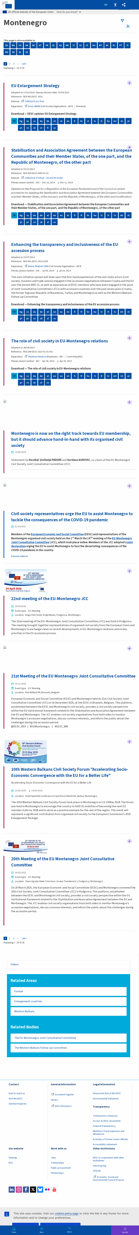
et (54, 121)
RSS (129, 26)
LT (87, 45)
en (68, 121)
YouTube (54, 1189)
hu (108, 121)
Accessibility (115, 5)
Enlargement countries (28, 1001)
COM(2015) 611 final (34, 101)
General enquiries (18, 1103)
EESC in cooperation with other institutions (108, 1159)
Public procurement (61, 1168)
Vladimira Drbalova (37, 356)
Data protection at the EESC (107, 1093)
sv (54, 128)
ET (40, 45)
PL (114, 45)
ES (6, 45)
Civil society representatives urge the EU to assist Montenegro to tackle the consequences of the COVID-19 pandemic (72, 517)
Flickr (47, 1189)
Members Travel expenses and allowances (108, 1132)
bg (21, 121)
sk (34, 128)
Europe (18, 991)
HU (93, 45)
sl (41, 128)
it (88, 121)
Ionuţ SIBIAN (34, 106)
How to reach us (17, 1093)
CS (20, 45)
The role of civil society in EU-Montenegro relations (59, 341)
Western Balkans (24, 1011)
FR (47, 45)
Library (54, 1100)
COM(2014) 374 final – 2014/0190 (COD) (44, 178)
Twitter (33, 1189)
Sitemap (13, 1157)
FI (127, 45)
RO (6, 52)
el (61, 121)
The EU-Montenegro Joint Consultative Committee (45, 1038)
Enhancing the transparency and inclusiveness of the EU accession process (64, 247)
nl (122, 121)
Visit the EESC (15, 1098)
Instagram (19, 1189)
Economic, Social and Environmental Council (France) (108, 1178)
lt (101, 121)
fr (74, 121)
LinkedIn (12, 1189)
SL (20, 52)
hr (81, 121)
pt (21, 128)
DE (33, 45)
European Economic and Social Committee (57, 534)
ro (28, 128)
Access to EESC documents (107, 1121)
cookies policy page (67, 1213)
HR (67, 45)
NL (107, 45)
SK (13, 52)
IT (74, 45)
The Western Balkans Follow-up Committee (40, 1048)
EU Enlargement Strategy (35, 86)
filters (122, 20)
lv (95, 121)
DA (26, 45)
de (47, 121)
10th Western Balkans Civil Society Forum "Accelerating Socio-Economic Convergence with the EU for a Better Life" (69, 772)
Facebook (26, 1189)
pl (128, 121)
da (41, 121)
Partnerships (57, 1173)
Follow (129, 82)
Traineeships (57, 1163)
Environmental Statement (106, 1098)
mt (114, 121)
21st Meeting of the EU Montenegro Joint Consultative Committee (73, 676)
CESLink (97, 1171)
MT (100, 45)
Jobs (53, 1157)
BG (13, 45)
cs (34, 121)
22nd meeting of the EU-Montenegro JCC (49, 599)
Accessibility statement (105, 1144)
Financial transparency (104, 1126)
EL (53, 45)
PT (120, 45)
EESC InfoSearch (63, 1106)
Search (69, 1232)
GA (60, 45)
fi (47, 128)
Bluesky (40, 1189)
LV (80, 45)
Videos (15, 964)
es (27, 121)
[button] (124, 5)
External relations (19, 556)
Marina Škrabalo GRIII (38, 266)
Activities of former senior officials (110, 1139)
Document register (64, 1094)
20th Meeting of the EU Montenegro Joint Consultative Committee (62, 862)
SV (26, 52)
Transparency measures (105, 1116)
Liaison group (99, 1165)
